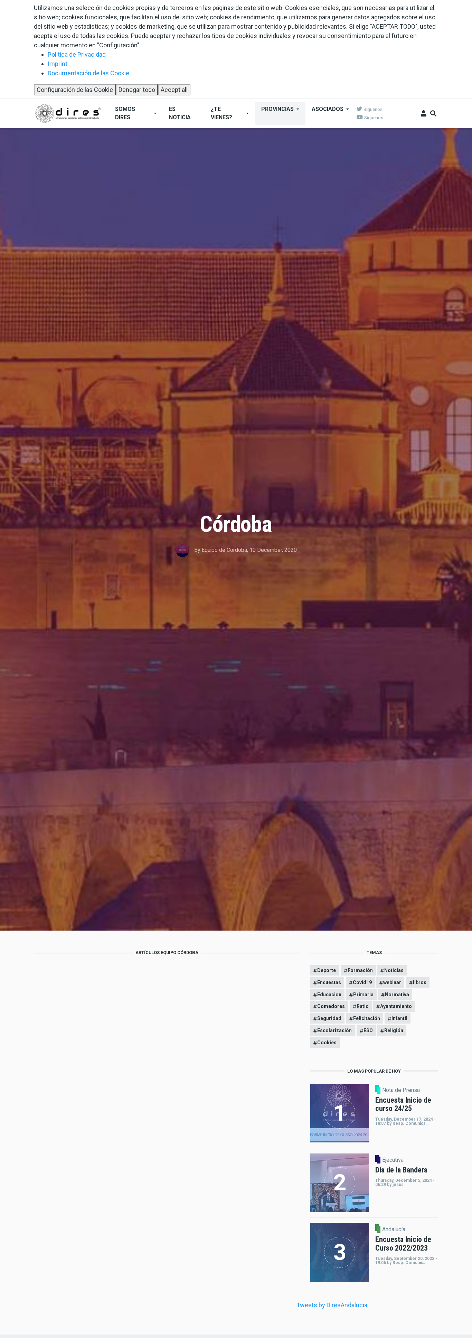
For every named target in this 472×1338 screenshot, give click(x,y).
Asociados (327, 109)
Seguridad (329, 1018)
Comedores (331, 1006)
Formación (360, 970)
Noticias (394, 970)
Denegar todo (137, 89)
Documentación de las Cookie (88, 73)
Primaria (363, 994)
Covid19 (362, 982)
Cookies (327, 1042)
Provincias (277, 109)
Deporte (326, 970)
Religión (393, 1030)
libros (419, 982)
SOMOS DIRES (125, 113)
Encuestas (329, 982)
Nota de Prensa (401, 1090)
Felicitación (366, 1018)
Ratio (363, 1006)
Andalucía (393, 1229)
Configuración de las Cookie (75, 89)
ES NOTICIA (180, 113)
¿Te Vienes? (221, 113)
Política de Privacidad (77, 54)
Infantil (399, 1018)
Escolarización (334, 1030)
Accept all (174, 89)
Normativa (397, 994)
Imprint (57, 63)
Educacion (329, 994)
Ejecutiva (393, 1160)
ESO (368, 1030)
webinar (392, 982)
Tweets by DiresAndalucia (331, 1305)
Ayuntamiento (396, 1006)
